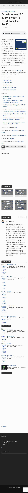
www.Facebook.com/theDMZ (19, 135)
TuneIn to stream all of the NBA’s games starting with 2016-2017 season (13, 101)
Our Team (5, 440)
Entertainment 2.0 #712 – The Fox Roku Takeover (7, 194)
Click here (5, 74)
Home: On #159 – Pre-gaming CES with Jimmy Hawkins (16, 279)
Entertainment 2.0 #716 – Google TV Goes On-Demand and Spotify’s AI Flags (16, 267)
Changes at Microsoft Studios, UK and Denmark (14, 109)
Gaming (9, 343)
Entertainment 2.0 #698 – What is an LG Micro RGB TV (20, 194)
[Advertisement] (14, 169)
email (15, 127)
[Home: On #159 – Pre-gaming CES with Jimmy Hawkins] (4, 282)
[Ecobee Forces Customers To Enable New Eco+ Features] (4, 367)
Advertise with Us (7, 442)
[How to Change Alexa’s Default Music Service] (4, 359)
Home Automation (11, 316)
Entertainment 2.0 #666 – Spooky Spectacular (15, 308)
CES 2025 (9, 291)
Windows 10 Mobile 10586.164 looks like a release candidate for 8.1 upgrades (13, 118)
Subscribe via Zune (7, 82)
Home (2, 5)
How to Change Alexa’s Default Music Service (15, 357)
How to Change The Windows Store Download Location (15, 346)
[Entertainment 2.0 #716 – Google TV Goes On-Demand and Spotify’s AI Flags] (4, 269)
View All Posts (22, 217)
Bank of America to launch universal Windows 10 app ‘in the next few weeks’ (14, 122)
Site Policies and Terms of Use (10, 441)
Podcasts (13, 11)
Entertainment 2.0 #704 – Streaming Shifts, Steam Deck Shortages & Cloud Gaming (7, 205)
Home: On (9, 276)
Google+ (12, 138)
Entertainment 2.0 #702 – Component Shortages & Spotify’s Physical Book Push (20, 206)
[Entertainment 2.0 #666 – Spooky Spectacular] (4, 310)
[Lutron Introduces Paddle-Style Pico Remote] (4, 319)
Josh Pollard (15, 130)
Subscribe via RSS (7, 80)
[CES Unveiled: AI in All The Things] (4, 297)
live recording (18, 70)
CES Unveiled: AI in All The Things (14, 292)
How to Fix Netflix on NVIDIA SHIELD (15, 337)
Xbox (3, 148)
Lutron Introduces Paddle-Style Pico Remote (15, 318)
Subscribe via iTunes (8, 85)
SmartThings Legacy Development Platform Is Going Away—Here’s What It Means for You (16, 331)
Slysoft (7, 146)
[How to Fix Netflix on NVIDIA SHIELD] (4, 338)
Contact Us (5, 444)
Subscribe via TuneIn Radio (9, 89)
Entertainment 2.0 (5, 11)
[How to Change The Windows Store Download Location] (4, 348)
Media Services (10, 355)
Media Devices (10, 336)
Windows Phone (21, 146)
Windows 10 (13, 146)
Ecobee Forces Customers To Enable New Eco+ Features (16, 368)
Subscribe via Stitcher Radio (10, 87)
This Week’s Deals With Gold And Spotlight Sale (14, 111)
